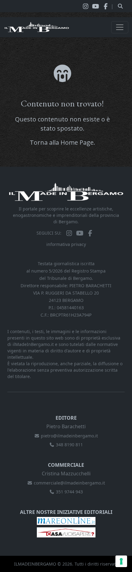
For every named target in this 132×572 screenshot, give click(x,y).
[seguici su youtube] (95, 6)
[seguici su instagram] (85, 6)
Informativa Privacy (66, 244)
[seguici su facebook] (106, 6)
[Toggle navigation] (119, 27)
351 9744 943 (69, 492)
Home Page (77, 142)
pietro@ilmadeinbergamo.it (69, 436)
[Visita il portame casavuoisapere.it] (66, 532)
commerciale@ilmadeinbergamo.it (69, 483)
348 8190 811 (69, 445)
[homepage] (37, 27)
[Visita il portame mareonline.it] (66, 520)
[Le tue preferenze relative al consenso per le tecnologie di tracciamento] (121, 561)
